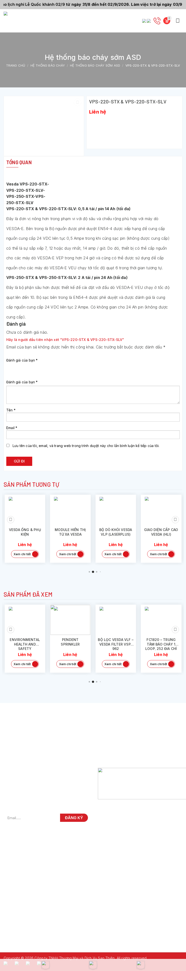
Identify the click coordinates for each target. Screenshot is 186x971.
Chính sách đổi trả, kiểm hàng (126, 741)
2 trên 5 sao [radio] (16, 367)
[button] (177, 21)
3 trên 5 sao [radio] (23, 367)
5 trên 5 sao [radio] (37, 367)
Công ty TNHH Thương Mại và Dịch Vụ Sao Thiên (74, 958)
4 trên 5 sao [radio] (30, 367)
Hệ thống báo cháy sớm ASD (95, 65)
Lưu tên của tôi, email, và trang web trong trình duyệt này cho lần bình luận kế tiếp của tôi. (86, 446)
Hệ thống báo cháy (48, 65)
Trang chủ (15, 65)
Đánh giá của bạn (22, 360)
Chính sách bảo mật (119, 757)
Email (11, 428)
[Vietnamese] (149, 21)
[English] (144, 21)
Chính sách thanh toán (121, 749)
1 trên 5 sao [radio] (9, 367)
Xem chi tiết (23, 554)
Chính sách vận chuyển (121, 733)
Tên (11, 410)
